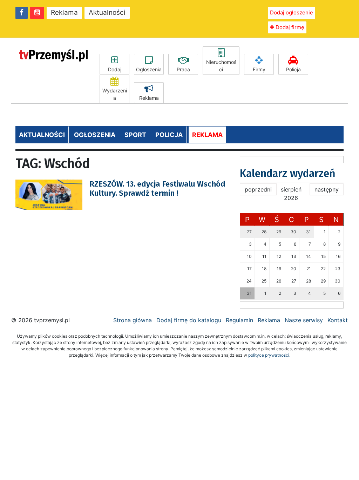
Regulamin (239, 320)
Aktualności (107, 12)
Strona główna (132, 320)
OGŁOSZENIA (94, 134)
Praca (183, 69)
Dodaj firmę (289, 27)
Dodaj (114, 69)
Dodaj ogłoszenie (291, 12)
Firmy (259, 69)
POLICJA (169, 134)
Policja (293, 69)
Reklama (64, 12)
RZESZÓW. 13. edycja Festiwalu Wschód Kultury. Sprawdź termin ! (157, 188)
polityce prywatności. (269, 355)
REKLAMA (207, 134)
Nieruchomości (221, 65)
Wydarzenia (114, 94)
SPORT (135, 134)
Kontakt (337, 320)
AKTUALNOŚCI (42, 134)
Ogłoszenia (149, 69)
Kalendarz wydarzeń (288, 173)
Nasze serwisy (304, 320)
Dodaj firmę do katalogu (188, 320)
